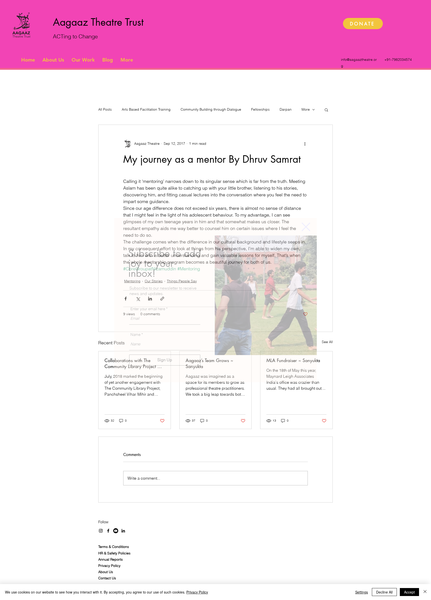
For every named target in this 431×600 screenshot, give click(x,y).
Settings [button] (361, 592)
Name (135, 334)
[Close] (425, 592)
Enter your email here (147, 309)
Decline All (384, 592)
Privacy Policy (197, 592)
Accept (409, 592)
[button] (306, 226)
